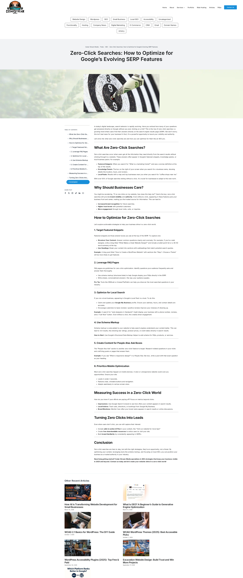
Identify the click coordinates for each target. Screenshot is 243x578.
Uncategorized (165, 19)
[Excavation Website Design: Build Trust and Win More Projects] (136, 548)
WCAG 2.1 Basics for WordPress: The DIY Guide (90, 532)
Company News (99, 25)
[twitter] (69, 193)
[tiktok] (76, 193)
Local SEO (134, 19)
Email (157, 25)
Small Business (119, 19)
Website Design (78, 19)
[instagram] (72, 193)
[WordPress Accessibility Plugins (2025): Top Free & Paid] (78, 548)
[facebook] (65, 193)
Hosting (85, 25)
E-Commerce (135, 25)
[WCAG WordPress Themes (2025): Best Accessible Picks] (136, 520)
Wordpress (94, 19)
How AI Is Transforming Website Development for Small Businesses (91, 506)
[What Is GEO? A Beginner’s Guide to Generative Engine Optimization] (136, 492)
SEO (106, 19)
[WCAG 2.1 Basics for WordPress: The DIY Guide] (78, 520)
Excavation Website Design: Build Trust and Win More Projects (148, 561)
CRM (148, 25)
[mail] (83, 193)
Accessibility (149, 19)
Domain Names (170, 25)
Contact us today (116, 461)
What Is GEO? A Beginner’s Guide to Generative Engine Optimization (148, 506)
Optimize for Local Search (111, 292)
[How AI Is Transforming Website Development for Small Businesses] (78, 492)
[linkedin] (79, 193)
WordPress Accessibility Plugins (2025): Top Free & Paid (92, 561)
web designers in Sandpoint (122, 312)
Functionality (72, 25)
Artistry (121, 31)
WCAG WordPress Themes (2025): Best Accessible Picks (150, 533)
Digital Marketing (118, 25)
